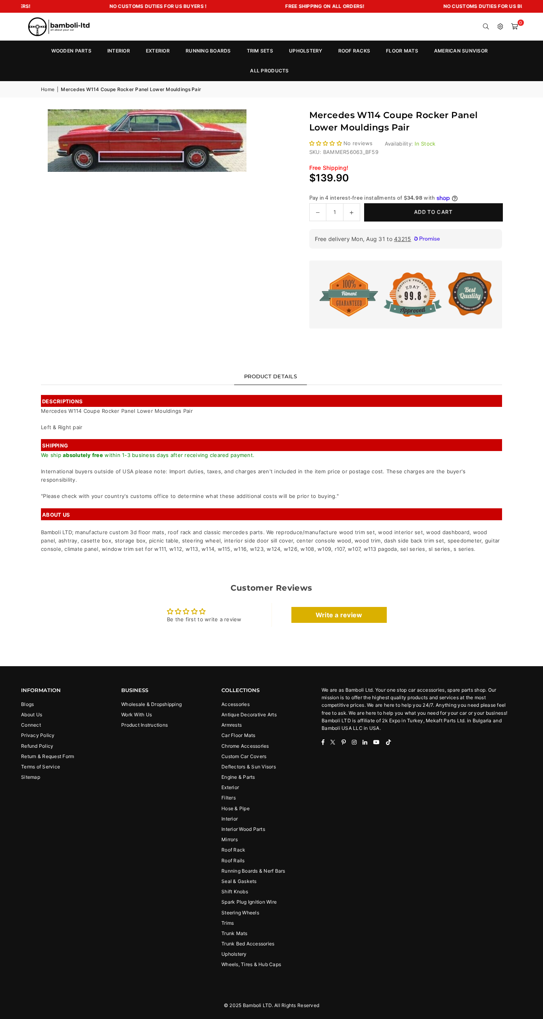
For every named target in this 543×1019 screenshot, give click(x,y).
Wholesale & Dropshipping (151, 704)
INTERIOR (118, 51)
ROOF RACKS (354, 51)
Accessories (235, 704)
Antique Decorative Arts (249, 715)
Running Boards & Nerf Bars (253, 871)
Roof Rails (233, 860)
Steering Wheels (240, 913)
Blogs (27, 704)
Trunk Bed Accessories (247, 944)
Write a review (339, 615)
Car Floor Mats (238, 735)
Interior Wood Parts (243, 829)
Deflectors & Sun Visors (248, 767)
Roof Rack (233, 850)
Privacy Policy (38, 735)
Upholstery (234, 954)
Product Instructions (144, 725)
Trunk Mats (234, 933)
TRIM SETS (260, 51)
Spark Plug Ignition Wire (249, 902)
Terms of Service (40, 767)
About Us (31, 715)
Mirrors (229, 839)
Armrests (231, 725)
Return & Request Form (47, 756)
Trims (227, 923)
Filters (228, 798)
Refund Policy (37, 746)
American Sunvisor (461, 51)
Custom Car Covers (243, 756)
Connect (31, 725)
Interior (229, 819)
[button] (515, 26)
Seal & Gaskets (239, 881)
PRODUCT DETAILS (270, 376)
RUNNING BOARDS (208, 51)
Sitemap (30, 777)
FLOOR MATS (402, 51)
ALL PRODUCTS (269, 71)
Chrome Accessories (245, 746)
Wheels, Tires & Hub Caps (251, 964)
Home (47, 89)
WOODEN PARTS (71, 51)
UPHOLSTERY (305, 51)
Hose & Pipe (235, 808)
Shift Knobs (234, 892)
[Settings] (500, 26)
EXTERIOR (158, 51)
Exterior (230, 787)
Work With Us (136, 715)
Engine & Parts (238, 777)
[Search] (486, 26)
